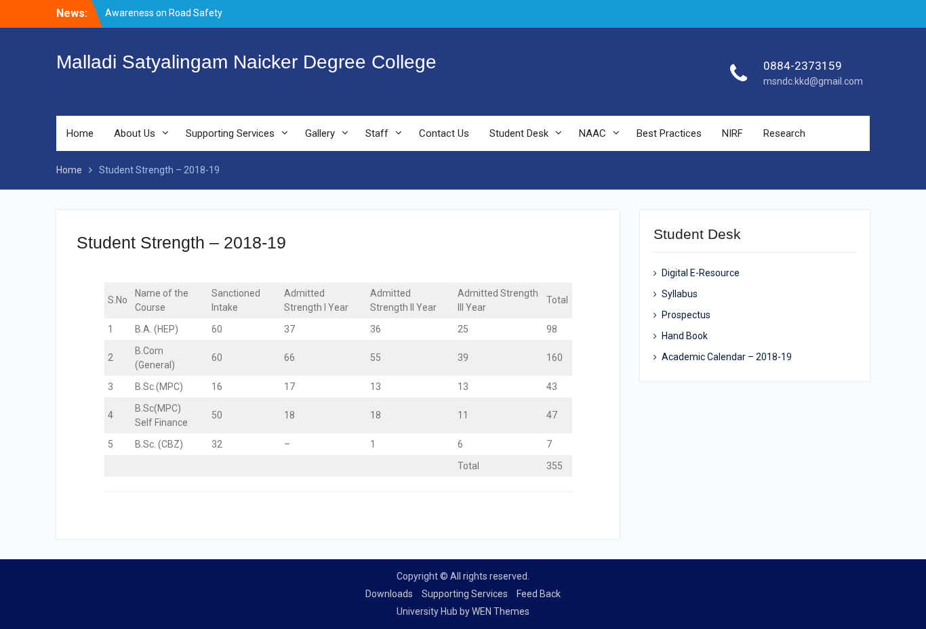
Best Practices (669, 133)
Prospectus (686, 314)
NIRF (732, 133)
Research (784, 133)
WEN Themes (500, 611)
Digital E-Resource (701, 272)
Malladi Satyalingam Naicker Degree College (246, 61)
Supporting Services (230, 133)
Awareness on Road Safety (163, 12)
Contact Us (444, 133)
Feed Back (539, 593)
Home (80, 133)
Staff (376, 133)
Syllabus (680, 293)
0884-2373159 (802, 65)
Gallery (320, 133)
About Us (134, 133)
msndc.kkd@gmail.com (813, 81)
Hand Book (685, 335)
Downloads (389, 593)
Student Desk (518, 133)
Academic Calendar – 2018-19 (727, 356)
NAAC (592, 133)
